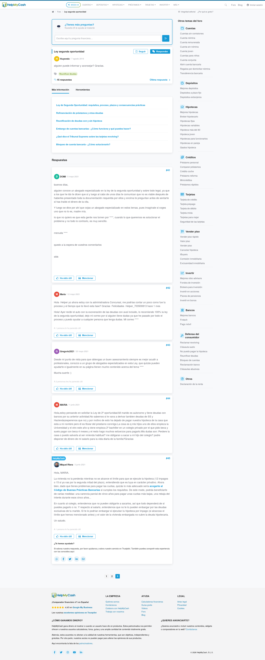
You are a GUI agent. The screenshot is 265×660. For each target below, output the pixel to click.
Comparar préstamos (190, 166)
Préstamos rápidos (189, 184)
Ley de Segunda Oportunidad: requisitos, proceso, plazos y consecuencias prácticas (100, 105)
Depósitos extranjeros (191, 97)
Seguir (142, 51)
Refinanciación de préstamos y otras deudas (79, 113)
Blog (240, 4)
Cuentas (86, 4)
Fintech (183, 319)
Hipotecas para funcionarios (194, 138)
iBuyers (184, 254)
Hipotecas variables (190, 125)
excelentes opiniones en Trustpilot (80, 612)
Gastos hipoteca (188, 147)
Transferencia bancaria (191, 73)
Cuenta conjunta (188, 60)
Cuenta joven (186, 51)
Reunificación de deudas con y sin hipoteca (79, 120)
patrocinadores (85, 643)
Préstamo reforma (189, 175)
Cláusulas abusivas (189, 369)
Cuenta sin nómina (189, 46)
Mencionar (87, 278)
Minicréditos (186, 180)
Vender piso (186, 245)
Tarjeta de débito (188, 208)
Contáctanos (111, 605)
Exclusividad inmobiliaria (192, 263)
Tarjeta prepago (187, 204)
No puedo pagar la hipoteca (193, 351)
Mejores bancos (188, 315)
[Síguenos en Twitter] (61, 652)
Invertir (164, 4)
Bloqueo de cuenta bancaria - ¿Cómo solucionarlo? (83, 144)
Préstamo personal (189, 162)
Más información (60, 89)
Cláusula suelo (187, 346)
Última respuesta (158, 79)
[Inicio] (14, 5)
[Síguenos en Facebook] (54, 652)
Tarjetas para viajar (189, 217)
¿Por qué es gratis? (205, 11)
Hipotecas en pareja (190, 143)
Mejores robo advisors (191, 278)
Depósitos (101, 4)
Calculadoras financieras (152, 601)
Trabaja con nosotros (115, 611)
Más (175, 4)
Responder (162, 51)
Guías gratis (146, 605)
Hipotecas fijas (187, 121)
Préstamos (134, 4)
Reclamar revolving (189, 342)
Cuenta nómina (187, 37)
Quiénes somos (112, 601)
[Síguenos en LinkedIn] (81, 652)
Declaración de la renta (191, 384)
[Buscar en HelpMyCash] (225, 4)
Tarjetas (149, 4)
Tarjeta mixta (186, 212)
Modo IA (75, 4)
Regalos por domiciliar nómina (195, 68)
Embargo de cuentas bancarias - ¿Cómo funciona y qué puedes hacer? (93, 128)
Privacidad (181, 605)
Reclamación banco (190, 364)
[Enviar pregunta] (165, 38)
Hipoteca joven (187, 134)
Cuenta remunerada (190, 42)
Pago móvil (185, 324)
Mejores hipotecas (189, 112)
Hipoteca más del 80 (190, 129)
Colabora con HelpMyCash (117, 608)
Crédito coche (187, 171)
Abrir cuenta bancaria (190, 64)
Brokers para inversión (191, 287)
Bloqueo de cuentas (190, 360)
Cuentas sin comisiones (192, 33)
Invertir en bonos (188, 300)
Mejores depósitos (189, 88)
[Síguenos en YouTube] (74, 652)
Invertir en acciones (189, 291)
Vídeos (144, 608)
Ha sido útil (65, 278)
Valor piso (185, 241)
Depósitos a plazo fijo (190, 92)
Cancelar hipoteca (189, 250)
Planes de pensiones (190, 295)
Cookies (180, 608)
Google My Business (82, 607)
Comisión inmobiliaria (191, 258)
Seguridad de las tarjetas (192, 221)
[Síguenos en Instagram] (68, 652)
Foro (233, 4)
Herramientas (83, 89)
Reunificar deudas (68, 73)
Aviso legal (182, 601)
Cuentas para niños (189, 55)
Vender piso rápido (189, 236)
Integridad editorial (187, 11)
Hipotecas (117, 4)
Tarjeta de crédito (188, 199)
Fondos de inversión (190, 282)
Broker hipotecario (189, 116)
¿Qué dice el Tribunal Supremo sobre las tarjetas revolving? (87, 136)
